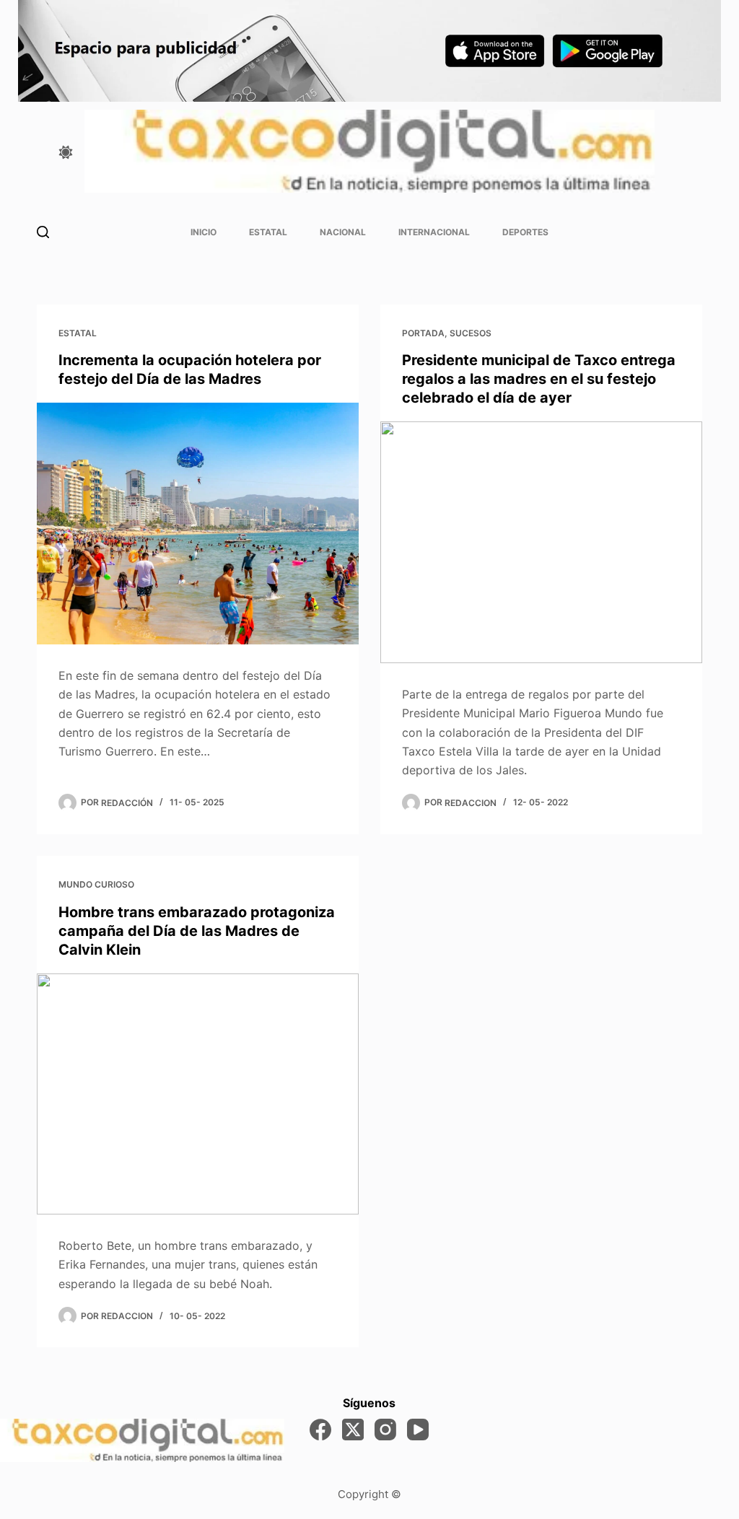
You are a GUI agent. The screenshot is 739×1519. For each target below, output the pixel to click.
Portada (423, 333)
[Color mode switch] (65, 152)
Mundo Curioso (96, 884)
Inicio (204, 232)
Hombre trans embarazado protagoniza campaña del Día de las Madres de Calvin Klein (196, 930)
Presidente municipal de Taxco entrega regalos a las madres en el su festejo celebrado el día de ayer (538, 378)
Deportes (525, 232)
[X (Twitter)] (353, 1429)
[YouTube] (418, 1429)
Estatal (268, 232)
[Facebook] (320, 1429)
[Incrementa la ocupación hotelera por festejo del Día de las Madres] (198, 523)
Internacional (434, 232)
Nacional (343, 232)
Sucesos (470, 333)
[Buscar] (43, 232)
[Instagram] (385, 1429)
